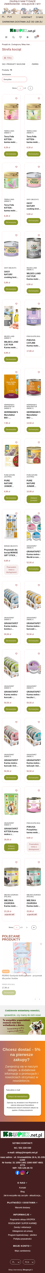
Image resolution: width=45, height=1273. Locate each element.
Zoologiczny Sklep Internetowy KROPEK (17, 44)
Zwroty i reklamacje (22, 1227)
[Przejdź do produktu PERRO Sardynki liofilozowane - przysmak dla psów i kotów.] (22, 957)
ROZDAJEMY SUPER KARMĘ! (22, 1223)
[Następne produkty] (26, 927)
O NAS (39, 17)
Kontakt (22, 1188)
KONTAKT (27, 17)
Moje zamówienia (22, 1251)
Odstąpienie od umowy (22, 1231)
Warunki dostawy (22, 1207)
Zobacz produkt (33, 499)
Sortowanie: (6, 74)
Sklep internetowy (19, 1270)
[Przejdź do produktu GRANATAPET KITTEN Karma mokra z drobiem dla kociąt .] (11, 804)
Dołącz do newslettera (18, 1097)
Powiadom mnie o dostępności (11, 569)
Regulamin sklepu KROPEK (22, 1219)
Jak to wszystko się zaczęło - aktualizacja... (23, 1195)
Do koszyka (11, 154)
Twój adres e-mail (13, 1090)
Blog (22, 1192)
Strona (14, 88)
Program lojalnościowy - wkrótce (22, 1235)
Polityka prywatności (22, 1239)
